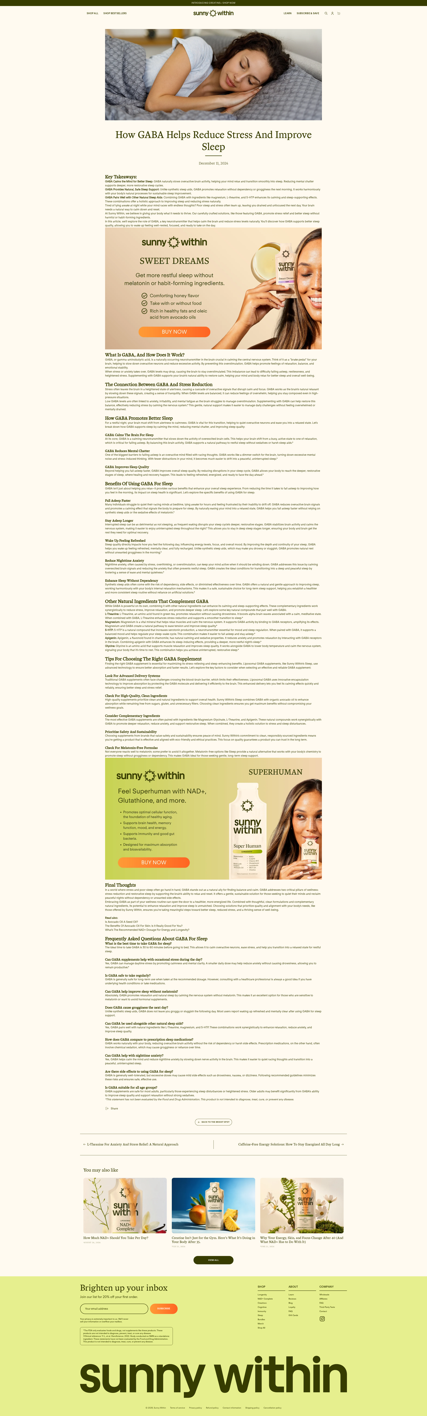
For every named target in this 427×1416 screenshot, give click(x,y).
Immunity (262, 1311)
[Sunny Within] (213, 13)
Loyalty (292, 1307)
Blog (291, 1303)
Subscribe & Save (308, 13)
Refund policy (212, 1407)
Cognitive (262, 1307)
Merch (261, 1323)
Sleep (260, 1315)
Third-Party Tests (327, 1307)
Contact (323, 1311)
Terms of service (177, 1407)
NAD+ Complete (265, 1298)
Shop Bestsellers (115, 13)
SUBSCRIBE (163, 1308)
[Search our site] (326, 13)
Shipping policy (252, 1407)
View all (213, 1260)
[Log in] (332, 13)
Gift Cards (293, 1315)
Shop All (92, 13)
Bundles (261, 1319)
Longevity (262, 1294)
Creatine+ (262, 1303)
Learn (288, 13)
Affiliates (323, 1298)
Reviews (292, 1298)
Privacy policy (195, 1407)
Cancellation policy (272, 1407)
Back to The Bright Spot (216, 1122)
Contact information (232, 1407)
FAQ (291, 1311)
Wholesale (324, 1294)
